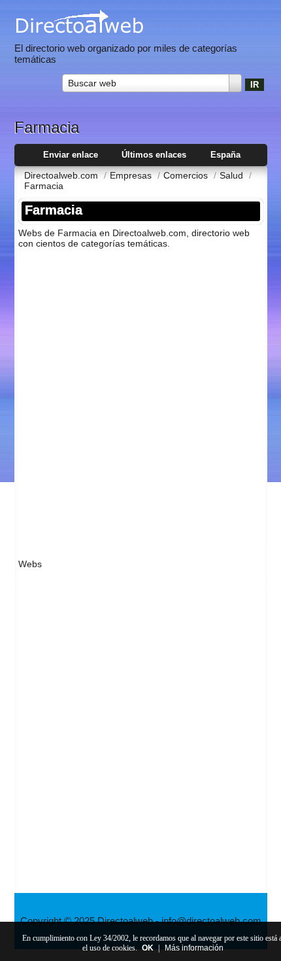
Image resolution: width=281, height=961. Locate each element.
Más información (194, 947)
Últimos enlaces (154, 155)
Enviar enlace (70, 155)
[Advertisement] (140, 399)
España (225, 155)
